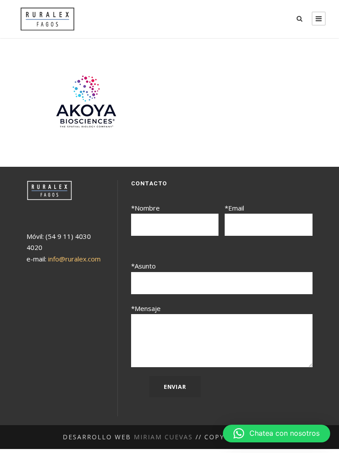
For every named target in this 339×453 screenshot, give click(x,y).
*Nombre (145, 207)
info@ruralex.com (74, 258)
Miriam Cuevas (163, 437)
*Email (234, 207)
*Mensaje (146, 308)
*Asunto (143, 265)
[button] (276, 433)
